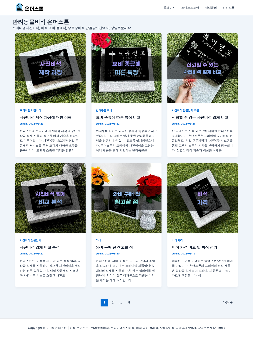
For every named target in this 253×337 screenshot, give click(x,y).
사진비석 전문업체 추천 (185, 110)
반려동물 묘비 (104, 110)
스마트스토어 (190, 7)
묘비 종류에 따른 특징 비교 (118, 117)
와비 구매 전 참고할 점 (114, 247)
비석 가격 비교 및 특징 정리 (194, 247)
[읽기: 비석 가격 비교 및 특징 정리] (202, 198)
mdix (221, 328)
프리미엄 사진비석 (30, 110)
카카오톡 (229, 7)
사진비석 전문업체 (30, 240)
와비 (98, 240)
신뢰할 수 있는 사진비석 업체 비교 (200, 117)
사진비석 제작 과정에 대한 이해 (46, 117)
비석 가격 (177, 240)
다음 (228, 302)
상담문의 (211, 7)
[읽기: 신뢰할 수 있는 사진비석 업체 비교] (202, 68)
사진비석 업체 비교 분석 (40, 247)
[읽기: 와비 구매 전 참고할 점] (126, 198)
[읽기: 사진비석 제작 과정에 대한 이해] (50, 68)
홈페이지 (169, 7)
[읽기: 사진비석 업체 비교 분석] (50, 198)
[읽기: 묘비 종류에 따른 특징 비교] (126, 68)
